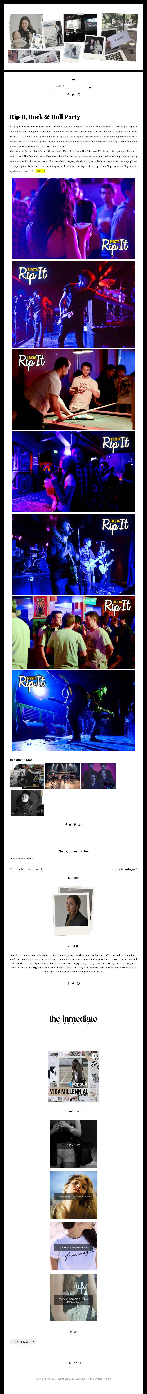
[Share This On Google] (79, 825)
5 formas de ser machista (73, 1247)
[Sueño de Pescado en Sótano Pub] (62, 788)
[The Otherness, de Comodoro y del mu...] (98, 788)
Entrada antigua (123, 869)
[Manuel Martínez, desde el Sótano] (27, 788)
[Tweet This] (71, 825)
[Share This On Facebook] (66, 825)
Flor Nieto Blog (65, 1379)
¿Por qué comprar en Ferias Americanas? (73, 1300)
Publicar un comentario (21, 858)
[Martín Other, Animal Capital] (27, 815)
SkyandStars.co (102, 1379)
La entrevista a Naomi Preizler (73, 1196)
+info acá (40, 171)
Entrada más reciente (27, 869)
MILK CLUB (73, 1145)
